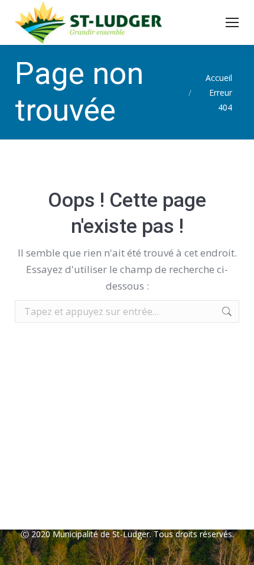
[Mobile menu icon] (232, 22)
